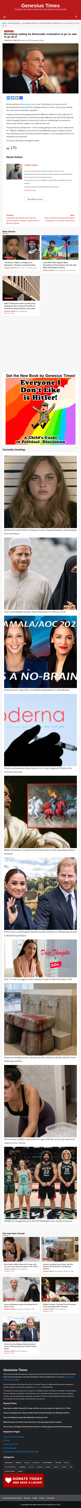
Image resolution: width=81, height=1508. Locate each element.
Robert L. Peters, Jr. (21, 267)
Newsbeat (22, 1467)
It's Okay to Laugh (10, 1448)
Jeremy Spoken (59, 1271)
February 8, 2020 (37, 40)
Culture (46, 1299)
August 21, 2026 (10, 1271)
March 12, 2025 (10, 313)
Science (48, 1467)
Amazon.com (37, 1387)
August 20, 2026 (49, 1311)
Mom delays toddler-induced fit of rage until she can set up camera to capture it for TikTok (37, 1408)
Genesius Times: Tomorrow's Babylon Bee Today (21, 1451)
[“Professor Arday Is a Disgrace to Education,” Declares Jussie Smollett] (21, 247)
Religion (46, 1259)
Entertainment (47, 1462)
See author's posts (35, 199)
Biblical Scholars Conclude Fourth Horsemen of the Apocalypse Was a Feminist (32, 1422)
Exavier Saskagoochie (60, 270)
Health (66, 1462)
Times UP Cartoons (10, 1444)
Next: (59, 218)
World (12, 1299)
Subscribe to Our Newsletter (13, 1437)
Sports (56, 1467)
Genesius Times (40, 5)
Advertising (9, 1462)
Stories (63, 1467)
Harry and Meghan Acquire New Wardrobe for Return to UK (25, 1417)
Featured (58, 1462)
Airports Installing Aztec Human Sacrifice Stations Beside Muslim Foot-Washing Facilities (58, 1266)
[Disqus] (40, 345)
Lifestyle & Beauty (10, 1259)
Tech (50, 257)
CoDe (58, 1504)
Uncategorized (9, 31)
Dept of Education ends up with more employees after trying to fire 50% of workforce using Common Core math (19, 306)
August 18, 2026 (32, 267)
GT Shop (6, 1440)
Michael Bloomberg (29, 104)
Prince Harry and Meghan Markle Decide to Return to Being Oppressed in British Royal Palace (20, 1346)
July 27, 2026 (72, 270)
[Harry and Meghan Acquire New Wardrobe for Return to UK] (21, 1289)
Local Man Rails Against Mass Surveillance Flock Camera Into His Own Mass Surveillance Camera (60, 265)
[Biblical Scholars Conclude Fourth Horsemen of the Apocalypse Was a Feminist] (60, 1289)
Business (18, 1462)
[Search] (76, 16)
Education (35, 1462)
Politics (46, 257)
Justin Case (24, 40)
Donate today (30, 190)
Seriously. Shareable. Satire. (12, 1498)
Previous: (23, 219)
